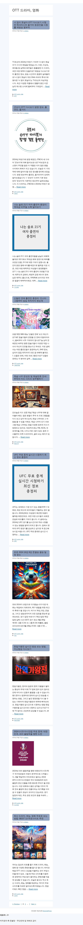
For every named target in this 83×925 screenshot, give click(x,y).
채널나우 (16, 443)
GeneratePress (47, 911)
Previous (16, 904)
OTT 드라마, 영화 (18, 94)
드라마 (16, 895)
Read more (21, 187)
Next (33, 904)
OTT (15, 96)
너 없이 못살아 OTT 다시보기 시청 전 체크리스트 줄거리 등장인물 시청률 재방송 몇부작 (31, 24)
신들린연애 (17, 365)
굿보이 (16, 193)
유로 (15, 635)
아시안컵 (16, 805)
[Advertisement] (31, 46)
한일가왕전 (17, 720)
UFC (15, 541)
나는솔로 (16, 287)
